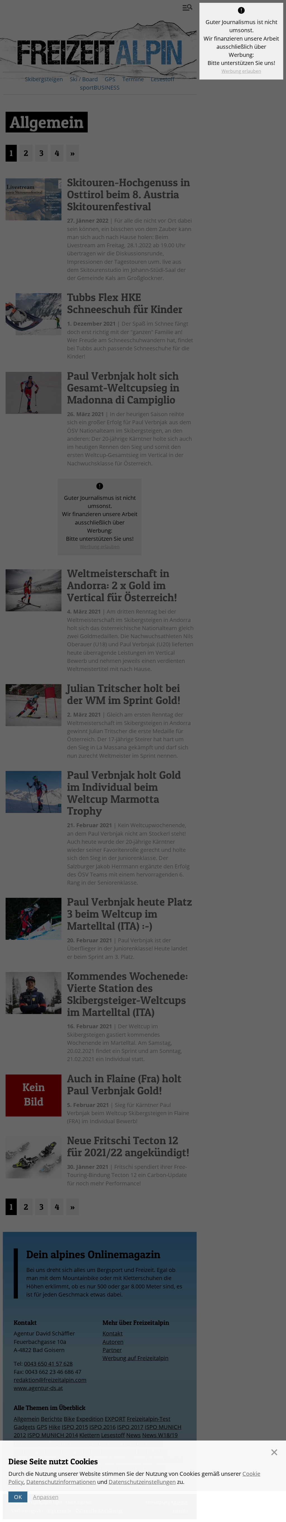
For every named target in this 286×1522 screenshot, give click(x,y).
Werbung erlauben (241, 71)
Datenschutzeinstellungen (142, 1482)
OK (18, 1497)
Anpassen (45, 1497)
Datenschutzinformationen (61, 1482)
